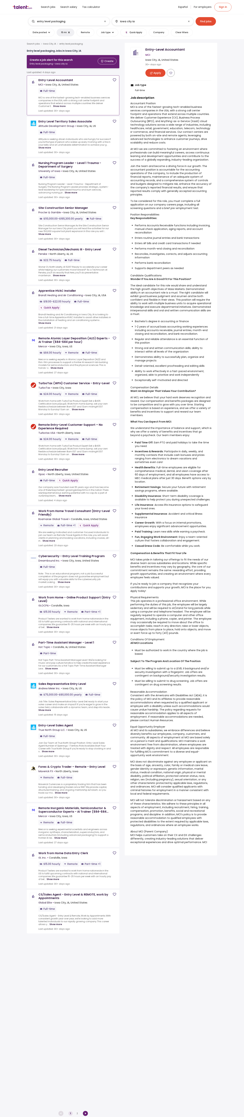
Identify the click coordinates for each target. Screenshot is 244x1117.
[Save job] (114, 79)
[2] (85, 1113)
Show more (59, 106)
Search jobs (33, 44)
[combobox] (69, 21)
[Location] (149, 21)
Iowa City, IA (49, 44)
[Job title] (66, 21)
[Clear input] (105, 21)
